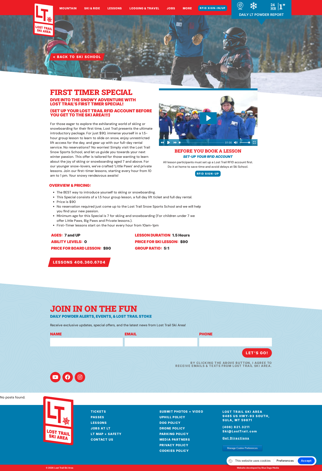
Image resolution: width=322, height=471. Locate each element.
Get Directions (235, 438)
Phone (205, 334)
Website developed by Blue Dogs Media (258, 467)
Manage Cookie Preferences (242, 448)
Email (131, 334)
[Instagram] (80, 377)
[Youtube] (55, 377)
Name (56, 334)
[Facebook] (67, 377)
